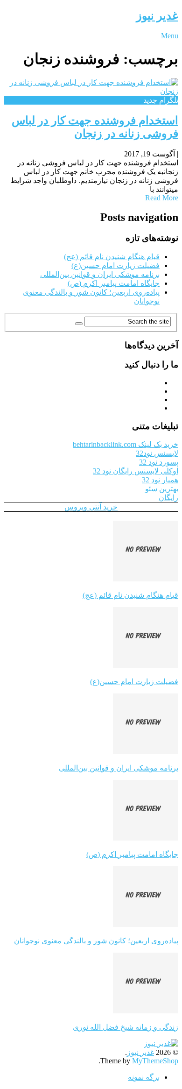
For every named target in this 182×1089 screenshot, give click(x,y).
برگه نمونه (144, 1077)
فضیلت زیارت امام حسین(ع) (115, 265)
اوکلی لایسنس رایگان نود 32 (135, 471)
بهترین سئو (161, 489)
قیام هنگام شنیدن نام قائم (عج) (112, 257)
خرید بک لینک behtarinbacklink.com (125, 444)
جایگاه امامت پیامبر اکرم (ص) (114, 283)
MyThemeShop (155, 1061)
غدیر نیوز (157, 16)
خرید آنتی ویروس (91, 507)
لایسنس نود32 (157, 453)
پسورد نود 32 (158, 462)
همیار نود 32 (160, 480)
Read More (161, 198)
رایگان (168, 498)
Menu (169, 36)
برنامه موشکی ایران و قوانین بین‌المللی (100, 274)
